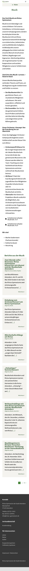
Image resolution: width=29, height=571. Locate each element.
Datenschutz (14, 553)
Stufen (4, 539)
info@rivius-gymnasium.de (10, 516)
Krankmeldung (6, 525)
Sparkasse (12, 545)
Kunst (11, 270)
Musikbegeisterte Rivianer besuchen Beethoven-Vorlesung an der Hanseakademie (14, 445)
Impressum (5, 553)
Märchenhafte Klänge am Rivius (14, 336)
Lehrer (4, 535)
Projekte (19, 270)
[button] (15, 4)
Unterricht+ (16, 411)
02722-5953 (11, 511)
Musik (14, 270)
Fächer (4, 537)
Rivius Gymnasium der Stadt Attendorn (14, 561)
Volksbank (5, 545)
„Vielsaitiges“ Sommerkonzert (12, 369)
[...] (19, 288)
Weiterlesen (21, 291)
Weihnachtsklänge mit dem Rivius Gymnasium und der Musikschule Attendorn (15, 406)
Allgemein (7, 270)
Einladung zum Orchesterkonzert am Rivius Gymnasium (14, 302)
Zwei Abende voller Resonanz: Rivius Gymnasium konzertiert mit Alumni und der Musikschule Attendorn (14, 264)
